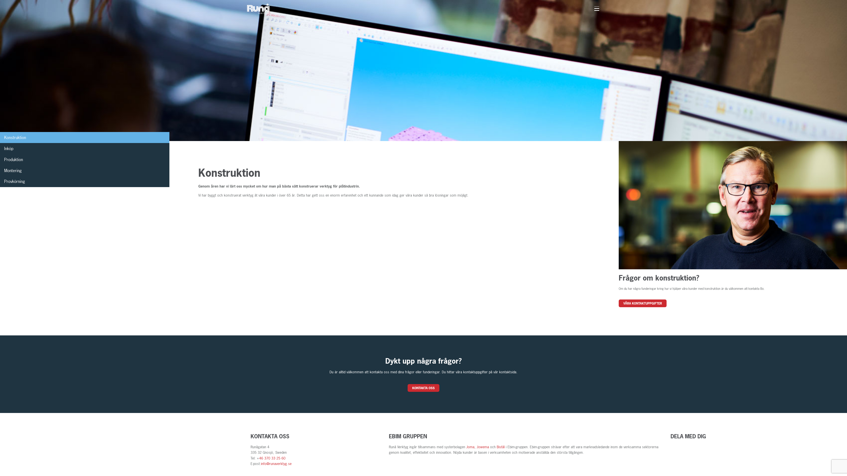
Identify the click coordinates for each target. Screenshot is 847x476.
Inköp (8, 148)
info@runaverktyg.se (276, 463)
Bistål (501, 446)
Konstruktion (15, 137)
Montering (13, 170)
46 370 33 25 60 (272, 458)
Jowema (483, 446)
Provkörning (14, 181)
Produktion (13, 159)
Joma (470, 446)
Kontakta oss (423, 388)
